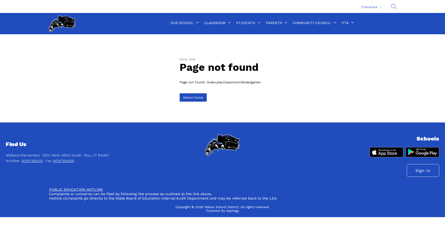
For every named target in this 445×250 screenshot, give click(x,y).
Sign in (423, 170)
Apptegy (232, 210)
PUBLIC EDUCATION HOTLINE (76, 189)
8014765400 (32, 161)
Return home (193, 97)
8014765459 (63, 161)
